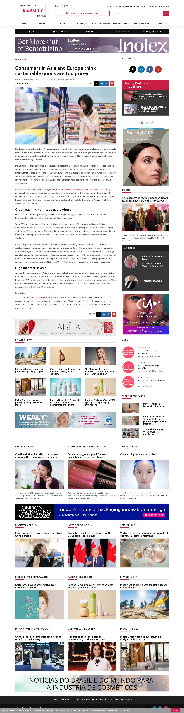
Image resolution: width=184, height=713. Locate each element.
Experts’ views (24, 446)
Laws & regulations (80, 525)
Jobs (125, 339)
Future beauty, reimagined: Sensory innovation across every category (87, 455)
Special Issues (128, 446)
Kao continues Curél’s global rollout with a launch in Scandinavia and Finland (64, 402)
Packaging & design (80, 577)
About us (56, 699)
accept (176, 710)
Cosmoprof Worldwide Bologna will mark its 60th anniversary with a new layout (145, 199)
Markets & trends (26, 525)
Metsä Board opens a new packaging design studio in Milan (28, 402)
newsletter (113, 699)
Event (161, 23)
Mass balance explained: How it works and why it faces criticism (65, 371)
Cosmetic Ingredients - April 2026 (138, 454)
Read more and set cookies (118, 710)
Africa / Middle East (153, 32)
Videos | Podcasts (141, 23)
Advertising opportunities (91, 699)
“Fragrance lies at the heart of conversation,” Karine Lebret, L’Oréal (88, 638)
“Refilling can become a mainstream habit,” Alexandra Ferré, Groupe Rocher (100, 371)
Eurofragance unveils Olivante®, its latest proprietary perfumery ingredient (154, 420)
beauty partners (101, 23)
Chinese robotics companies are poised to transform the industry (38, 638)
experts (81, 23)
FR (56, 6)
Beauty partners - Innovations (137, 84)
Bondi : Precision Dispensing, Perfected (154, 405)
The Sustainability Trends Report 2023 (35, 297)
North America (61, 32)
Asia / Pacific (122, 32)
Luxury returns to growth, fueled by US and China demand (39, 534)
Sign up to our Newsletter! (83, 13)
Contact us (70, 699)
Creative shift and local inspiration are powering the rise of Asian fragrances (36, 455)
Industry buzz (129, 628)
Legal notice (126, 699)
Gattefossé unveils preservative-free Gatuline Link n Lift (35, 586)
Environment (21, 59)
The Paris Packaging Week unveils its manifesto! (153, 431)
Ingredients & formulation (32, 577)
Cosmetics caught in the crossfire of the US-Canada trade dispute (90, 534)
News (42, 23)
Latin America (92, 32)
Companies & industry (81, 628)
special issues (120, 23)
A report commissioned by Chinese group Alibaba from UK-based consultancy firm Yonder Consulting (62, 189)
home (25, 23)
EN (61, 6)
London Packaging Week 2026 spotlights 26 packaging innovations (100, 402)
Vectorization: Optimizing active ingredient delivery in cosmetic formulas (144, 534)
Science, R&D (127, 525)
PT (67, 6)
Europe (30, 32)
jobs (62, 23)
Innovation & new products (33, 628)
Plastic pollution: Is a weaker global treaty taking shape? (29, 370)
